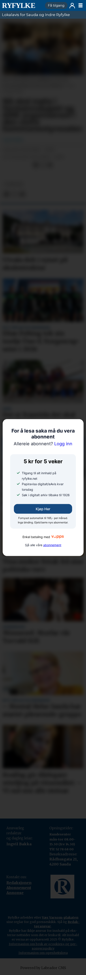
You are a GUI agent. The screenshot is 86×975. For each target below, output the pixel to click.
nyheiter (13, 184)
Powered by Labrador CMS (43, 968)
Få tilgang (56, 5)
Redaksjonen (19, 882)
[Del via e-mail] (50, 165)
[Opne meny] (80, 5)
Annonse (15, 893)
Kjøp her (43, 509)
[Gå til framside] (21, 5)
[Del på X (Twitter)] (42, 165)
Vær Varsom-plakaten (60, 917)
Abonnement (18, 887)
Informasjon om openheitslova (43, 953)
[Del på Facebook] (35, 165)
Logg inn (72, 5)
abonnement (52, 545)
